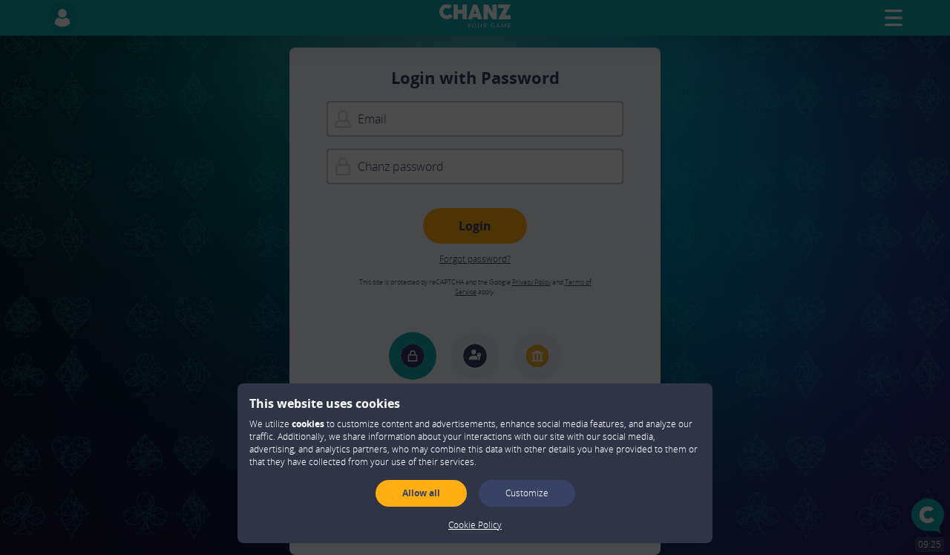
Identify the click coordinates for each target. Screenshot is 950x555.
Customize (526, 493)
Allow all (421, 493)
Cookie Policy (475, 525)
